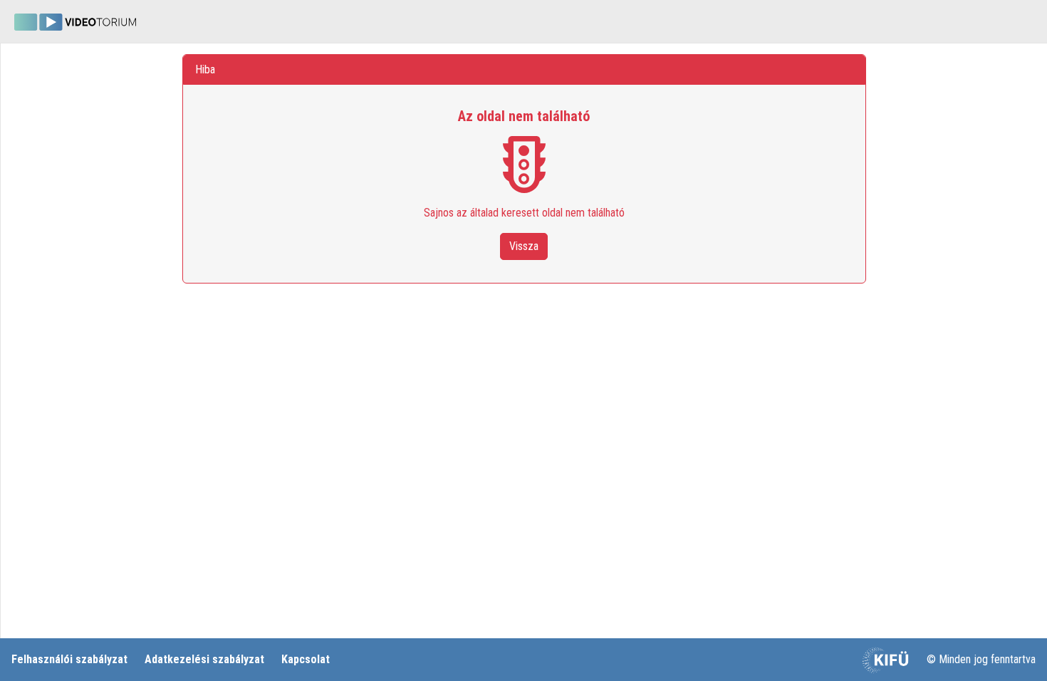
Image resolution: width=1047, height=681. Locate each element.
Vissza (523, 246)
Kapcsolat (305, 659)
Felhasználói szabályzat (69, 659)
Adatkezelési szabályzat (204, 659)
